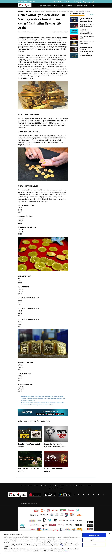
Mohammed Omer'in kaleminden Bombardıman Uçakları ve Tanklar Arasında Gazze (86, 49)
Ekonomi (28, 11)
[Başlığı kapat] (109, 533)
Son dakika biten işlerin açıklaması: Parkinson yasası (54, 445)
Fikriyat (25, 503)
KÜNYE (61, 488)
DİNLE (85, 5)
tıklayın (51, 405)
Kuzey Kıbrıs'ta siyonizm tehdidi (87, 37)
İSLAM (48, 5)
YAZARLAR (52, 5)
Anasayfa (20, 11)
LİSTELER (67, 5)
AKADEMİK (58, 5)
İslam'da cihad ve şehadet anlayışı (53, 470)
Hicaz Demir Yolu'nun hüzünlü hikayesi (29, 445)
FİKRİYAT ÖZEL (79, 5)
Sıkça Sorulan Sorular (22, 1)
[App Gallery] (59, 414)
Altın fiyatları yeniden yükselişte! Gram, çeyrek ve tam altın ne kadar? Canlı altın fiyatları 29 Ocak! (61, 11)
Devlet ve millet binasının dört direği (86, 55)
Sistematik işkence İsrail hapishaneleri (87, 43)
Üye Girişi (30, 1)
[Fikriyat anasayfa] (27, 413)
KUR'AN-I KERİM (42, 5)
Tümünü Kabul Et (94, 535)
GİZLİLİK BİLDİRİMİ (53, 488)
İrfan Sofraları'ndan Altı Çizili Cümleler (28, 470)
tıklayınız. (67, 550)
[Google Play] (50, 414)
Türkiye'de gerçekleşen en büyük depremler (87, 25)
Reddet (94, 544)
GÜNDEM (30, 486)
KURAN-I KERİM (53, 486)
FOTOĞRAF (68, 486)
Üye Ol (33, 1)
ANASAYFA (23, 486)
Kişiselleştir (93, 540)
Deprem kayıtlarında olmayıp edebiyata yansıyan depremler (86, 20)
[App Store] (40, 414)
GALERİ (63, 5)
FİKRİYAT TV (73, 5)
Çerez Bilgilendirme (62, 545)
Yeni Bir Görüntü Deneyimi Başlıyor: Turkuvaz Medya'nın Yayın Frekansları (86, 32)
